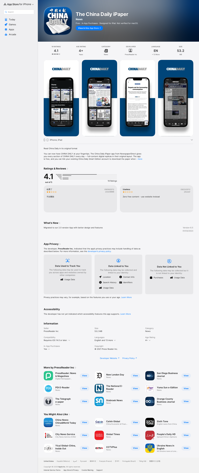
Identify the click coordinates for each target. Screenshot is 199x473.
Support (99, 470)
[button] (19, 19)
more (140, 159)
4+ (146, 340)
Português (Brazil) (129, 461)
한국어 (117, 461)
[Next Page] (196, 98)
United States (49, 461)
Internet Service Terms (52, 470)
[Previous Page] (41, 98)
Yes (45, 349)
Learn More (126, 297)
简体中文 (93, 461)
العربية (75, 461)
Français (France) (105, 461)
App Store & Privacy (71, 470)
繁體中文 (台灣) (154, 461)
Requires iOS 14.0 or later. (55, 340)
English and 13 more (104, 340)
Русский (83, 461)
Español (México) (63, 461)
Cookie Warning (87, 470)
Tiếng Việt (142, 461)
